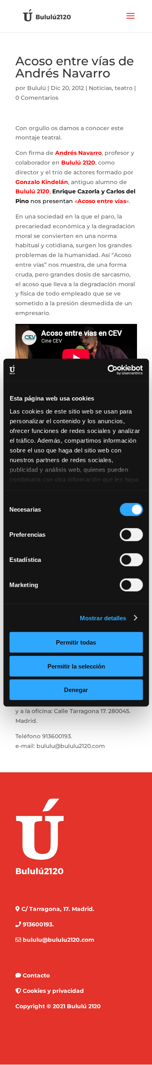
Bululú (36, 88)
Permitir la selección (76, 665)
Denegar (76, 689)
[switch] (131, 534)
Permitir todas (76, 642)
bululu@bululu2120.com (70, 746)
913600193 (56, 736)
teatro (124, 88)
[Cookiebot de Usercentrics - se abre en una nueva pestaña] (108, 369)
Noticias (100, 88)
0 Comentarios (36, 97)
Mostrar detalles (103, 617)
